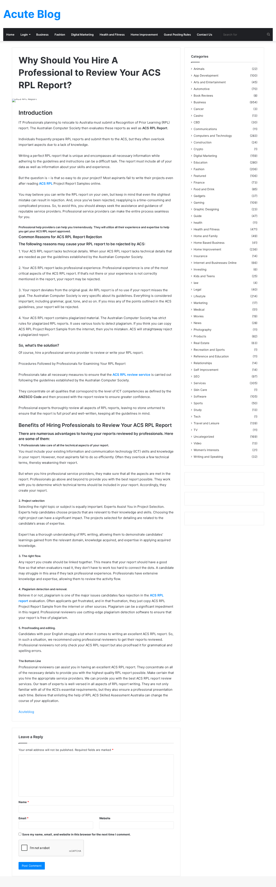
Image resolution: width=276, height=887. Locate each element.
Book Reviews (203, 95)
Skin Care (200, 390)
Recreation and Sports (209, 349)
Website (104, 818)
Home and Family (206, 236)
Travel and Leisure (206, 423)
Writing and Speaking (208, 456)
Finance (199, 182)
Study (198, 410)
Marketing (200, 303)
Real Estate (201, 343)
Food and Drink (204, 189)
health (198, 222)
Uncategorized (204, 436)
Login (24, 34)
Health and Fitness (112, 34)
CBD (197, 122)
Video (197, 443)
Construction (203, 142)
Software (200, 396)
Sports (198, 403)
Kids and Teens (204, 276)
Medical (199, 309)
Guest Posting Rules (177, 34)
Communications (205, 129)
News (197, 323)
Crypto (198, 149)
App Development (206, 75)
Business (42, 34)
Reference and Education (211, 356)
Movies (199, 316)
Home (10, 34)
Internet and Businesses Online (215, 262)
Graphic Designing (206, 209)
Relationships (203, 363)
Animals (199, 69)
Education (200, 162)
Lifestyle (199, 296)
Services (200, 383)
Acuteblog (26, 712)
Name (24, 802)
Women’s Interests (206, 450)
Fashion (60, 34)
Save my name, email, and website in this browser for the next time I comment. (76, 834)
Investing (200, 269)
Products (200, 336)
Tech (197, 416)
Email (23, 818)
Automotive (202, 89)
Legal (197, 289)
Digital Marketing (82, 34)
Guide (198, 216)
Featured (200, 176)
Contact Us (204, 34)
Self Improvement (206, 369)
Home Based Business (209, 242)
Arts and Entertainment (210, 82)
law (196, 283)
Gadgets (199, 196)
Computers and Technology (213, 135)
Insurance (200, 256)
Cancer (199, 109)
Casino (198, 115)
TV (196, 430)
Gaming (199, 202)
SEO (196, 376)
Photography (203, 329)
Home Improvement (144, 34)
